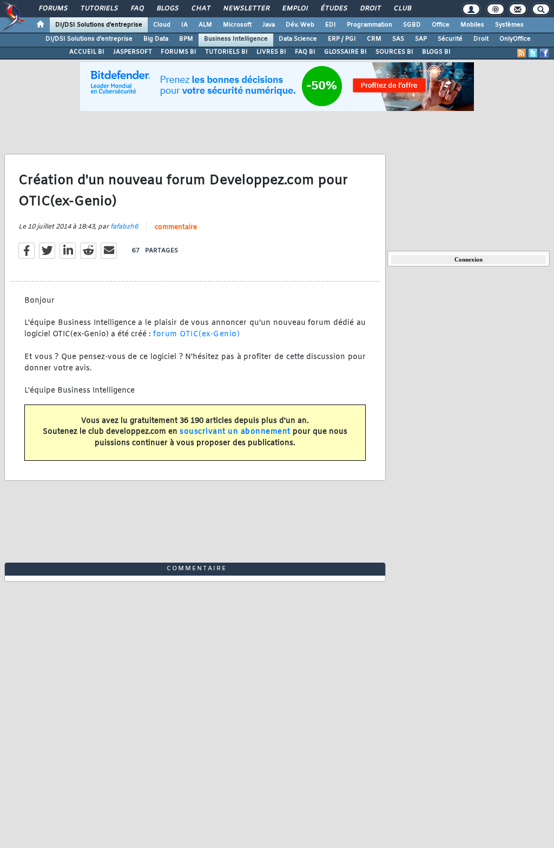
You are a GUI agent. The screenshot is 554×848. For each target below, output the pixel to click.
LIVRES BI (271, 52)
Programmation (369, 25)
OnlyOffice (515, 39)
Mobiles (472, 25)
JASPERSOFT (132, 52)
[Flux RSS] (521, 53)
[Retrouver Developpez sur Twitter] (533, 53)
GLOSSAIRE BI (345, 52)
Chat (200, 8)
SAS (398, 39)
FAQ (136, 8)
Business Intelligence (236, 39)
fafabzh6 (124, 227)
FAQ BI (305, 52)
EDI (330, 25)
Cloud (161, 25)
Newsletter (246, 8)
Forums (52, 8)
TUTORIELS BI (226, 52)
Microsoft (237, 25)
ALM (205, 25)
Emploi (294, 8)
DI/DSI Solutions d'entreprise (98, 25)
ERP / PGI (342, 39)
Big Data (155, 39)
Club (402, 8)
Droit (370, 8)
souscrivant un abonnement (235, 432)
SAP (421, 39)
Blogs (167, 8)
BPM (186, 39)
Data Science (298, 39)
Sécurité (450, 39)
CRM (374, 39)
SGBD (412, 25)
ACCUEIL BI (86, 52)
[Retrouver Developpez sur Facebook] (544, 53)
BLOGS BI (436, 52)
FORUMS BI (178, 52)
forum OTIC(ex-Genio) (196, 334)
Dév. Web (300, 25)
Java (268, 25)
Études (333, 8)
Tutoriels (98, 8)
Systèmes (509, 25)
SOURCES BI (394, 52)
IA (184, 25)
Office (441, 25)
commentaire (176, 227)
